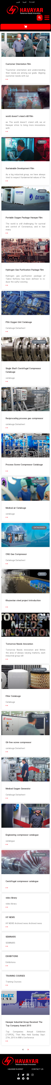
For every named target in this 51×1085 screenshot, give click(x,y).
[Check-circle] (28, 1078)
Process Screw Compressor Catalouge (24, 464)
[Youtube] (18, 1078)
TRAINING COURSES (15, 976)
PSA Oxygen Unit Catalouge (19, 322)
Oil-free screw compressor (18, 742)
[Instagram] (32, 1075)
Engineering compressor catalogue (22, 835)
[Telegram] (23, 1078)
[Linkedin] (28, 1075)
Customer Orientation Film (18, 64)
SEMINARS (11, 937)
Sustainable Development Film (20, 168)
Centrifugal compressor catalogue (22, 881)
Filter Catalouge (13, 696)
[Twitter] (23, 1075)
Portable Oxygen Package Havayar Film (24, 217)
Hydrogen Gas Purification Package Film (25, 270)
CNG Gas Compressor (16, 554)
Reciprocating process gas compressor (24, 418)
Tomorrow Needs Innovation (19, 644)
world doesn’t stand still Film (19, 116)
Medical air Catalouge (16, 508)
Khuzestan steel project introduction (23, 600)
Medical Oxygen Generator (18, 788)
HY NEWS (10, 917)
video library (11, 898)
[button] (46, 17)
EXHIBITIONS (12, 956)
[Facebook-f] (18, 1075)
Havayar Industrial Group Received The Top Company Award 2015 (24, 1024)
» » (7, 79)
